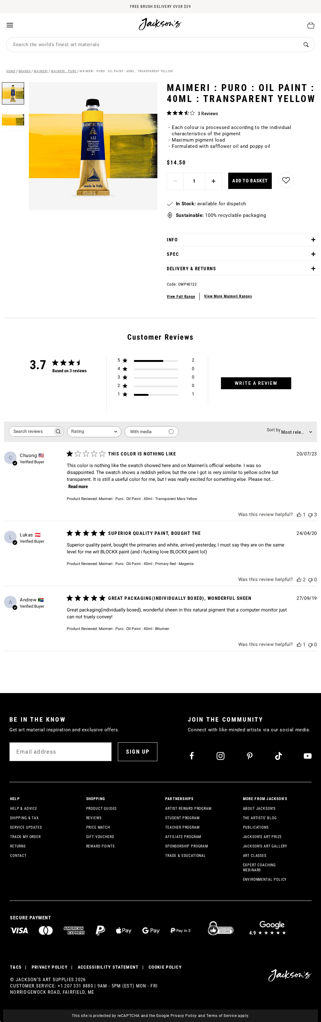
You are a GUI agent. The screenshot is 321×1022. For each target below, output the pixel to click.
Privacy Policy (184, 1016)
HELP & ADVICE (23, 808)
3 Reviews (208, 113)
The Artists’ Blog (260, 818)
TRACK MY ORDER (25, 837)
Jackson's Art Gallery (265, 846)
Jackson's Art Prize (262, 837)
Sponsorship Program (186, 846)
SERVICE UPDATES (26, 827)
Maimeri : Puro (63, 71)
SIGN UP (138, 751)
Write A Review (256, 383)
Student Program (182, 818)
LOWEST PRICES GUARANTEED (160, 13)
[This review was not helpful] (310, 515)
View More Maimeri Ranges (228, 296)
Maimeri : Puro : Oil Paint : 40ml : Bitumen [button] (134, 629)
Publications (256, 827)
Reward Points (100, 846)
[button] (13, 118)
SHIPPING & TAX (24, 818)
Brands (24, 71)
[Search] (305, 44)
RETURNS (18, 846)
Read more (78, 486)
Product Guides (101, 808)
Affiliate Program (183, 837)
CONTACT (18, 855)
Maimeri (41, 71)
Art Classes (254, 855)
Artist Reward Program (188, 808)
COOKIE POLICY (165, 967)
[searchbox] (30, 431)
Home (10, 71)
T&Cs (16, 967)
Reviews (94, 818)
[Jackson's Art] (161, 24)
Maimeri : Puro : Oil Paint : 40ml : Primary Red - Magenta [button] (146, 564)
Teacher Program (182, 827)
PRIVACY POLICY (50, 967)
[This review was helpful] (299, 515)
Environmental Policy (265, 879)
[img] (169, 112)
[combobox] (152, 44)
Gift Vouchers (100, 837)
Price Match (98, 827)
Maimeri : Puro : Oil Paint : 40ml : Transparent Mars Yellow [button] (148, 499)
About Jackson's (259, 808)
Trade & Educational (185, 855)
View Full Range (181, 296)
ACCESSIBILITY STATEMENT (108, 967)
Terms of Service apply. (227, 1016)
